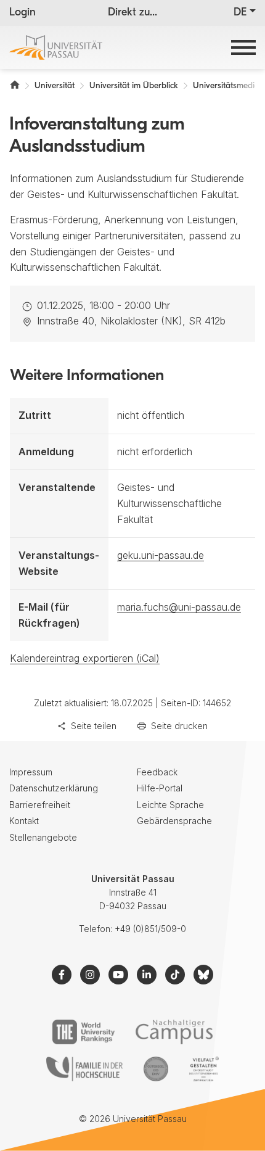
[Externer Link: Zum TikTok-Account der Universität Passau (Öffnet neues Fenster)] (175, 974)
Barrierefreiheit (39, 804)
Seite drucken (179, 725)
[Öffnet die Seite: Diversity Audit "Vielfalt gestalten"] (203, 1069)
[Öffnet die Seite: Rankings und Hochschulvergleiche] (83, 1032)
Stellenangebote (43, 837)
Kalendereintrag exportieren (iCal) (85, 658)
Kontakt (24, 820)
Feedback (157, 772)
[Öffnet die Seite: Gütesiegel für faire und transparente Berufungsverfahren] (156, 1069)
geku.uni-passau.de (160, 555)
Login (22, 13)
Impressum (30, 772)
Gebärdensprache (174, 820)
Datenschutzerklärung (53, 788)
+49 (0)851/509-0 (150, 928)
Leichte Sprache (170, 804)
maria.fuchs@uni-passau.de (179, 607)
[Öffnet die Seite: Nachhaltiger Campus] (174, 1032)
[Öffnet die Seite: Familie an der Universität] (84, 1069)
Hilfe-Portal (159, 788)
